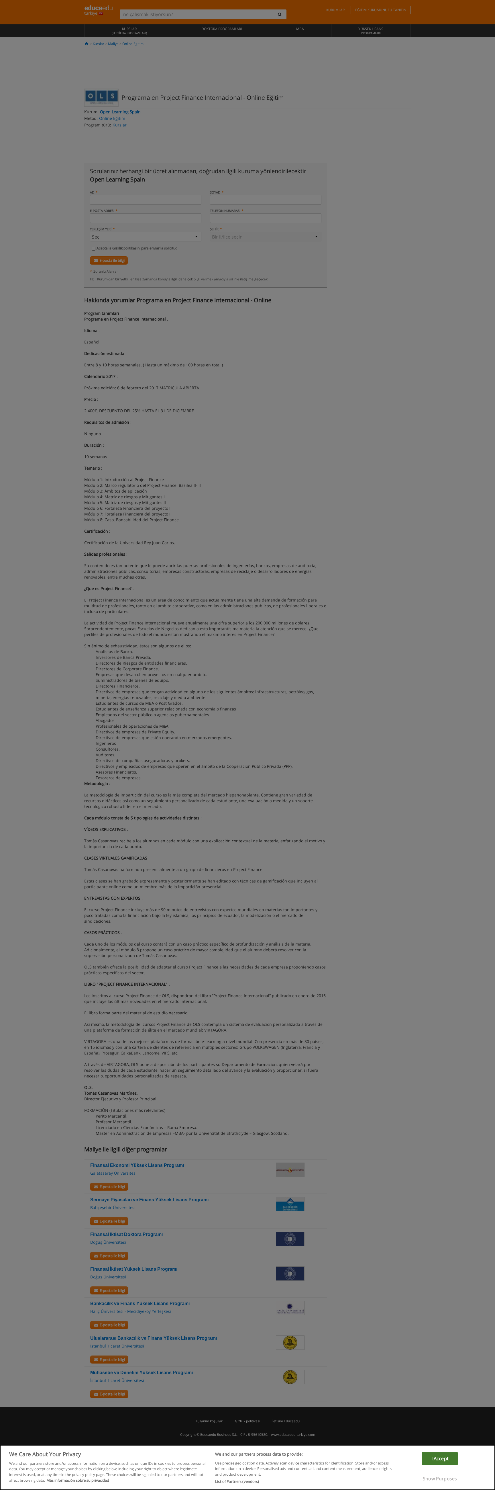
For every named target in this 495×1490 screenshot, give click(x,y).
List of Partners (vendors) (237, 1481)
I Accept (440, 1458)
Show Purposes (440, 1478)
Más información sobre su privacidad (77, 1480)
